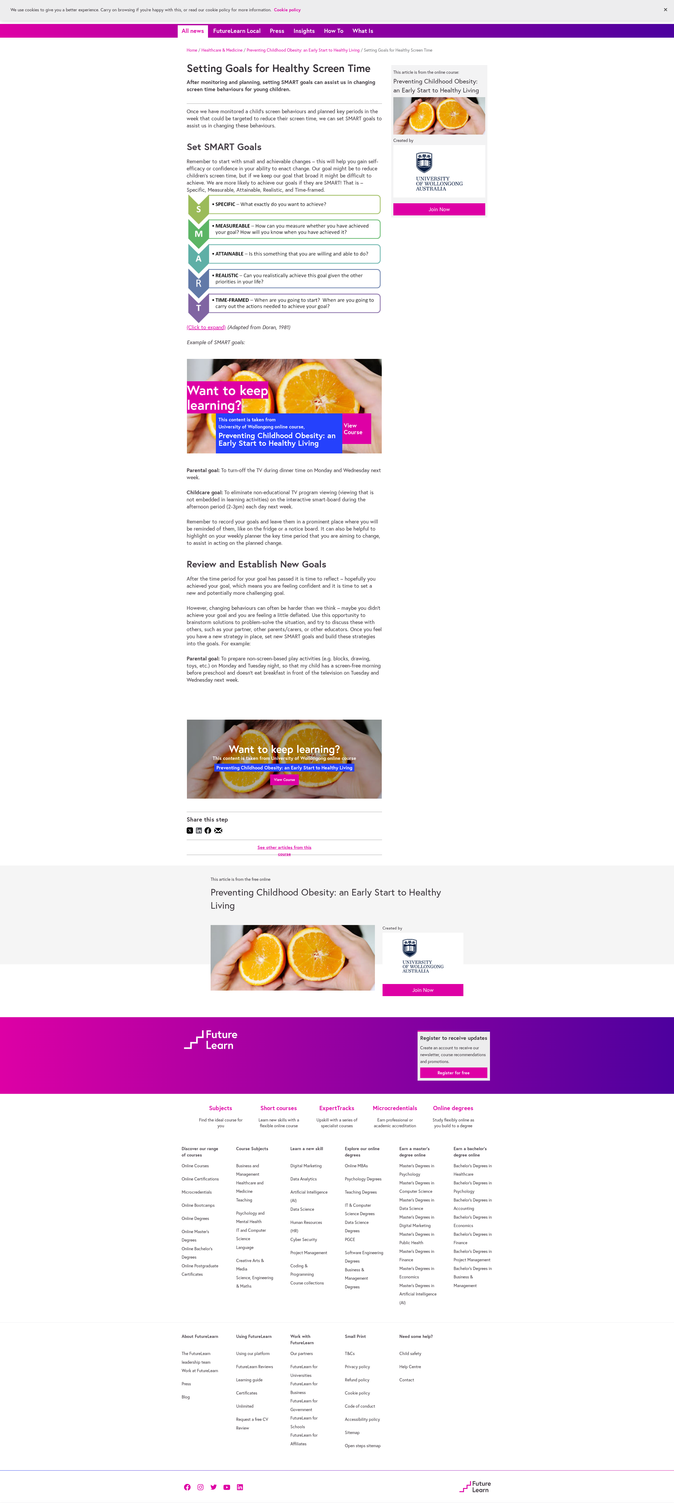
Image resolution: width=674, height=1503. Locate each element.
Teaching (244, 1200)
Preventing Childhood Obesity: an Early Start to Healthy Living (303, 50)
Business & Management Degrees (356, 1278)
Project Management (308, 1252)
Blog (186, 1397)
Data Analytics (303, 1178)
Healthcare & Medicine (221, 50)
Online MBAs (356, 1165)
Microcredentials (197, 1192)
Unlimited (245, 1406)
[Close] (665, 10)
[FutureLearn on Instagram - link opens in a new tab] (200, 1486)
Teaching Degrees (361, 1192)
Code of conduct (360, 1406)
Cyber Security (303, 1239)
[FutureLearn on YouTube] (226, 1486)
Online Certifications (200, 1178)
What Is (363, 30)
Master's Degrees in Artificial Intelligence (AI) (418, 1294)
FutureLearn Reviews (254, 1366)
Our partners (301, 1353)
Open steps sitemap (363, 1445)
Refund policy (357, 1379)
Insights (304, 30)
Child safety (410, 1353)
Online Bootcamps (198, 1205)
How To (333, 30)
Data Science (302, 1209)
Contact (406, 1379)
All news (193, 30)
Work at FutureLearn (200, 1370)
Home (192, 50)
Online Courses (195, 1165)
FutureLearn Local (237, 30)
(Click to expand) (206, 327)
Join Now (439, 209)
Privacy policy (357, 1366)
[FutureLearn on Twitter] (213, 1486)
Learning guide (249, 1379)
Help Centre (410, 1366)
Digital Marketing (306, 1165)
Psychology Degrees (363, 1178)
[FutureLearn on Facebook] (188, 1486)
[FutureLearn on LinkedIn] (239, 1486)
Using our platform (253, 1353)
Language (245, 1247)
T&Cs (350, 1353)
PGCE (350, 1239)
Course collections (307, 1283)
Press (277, 30)
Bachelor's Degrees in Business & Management (473, 1277)
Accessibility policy (362, 1419)
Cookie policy (357, 1393)
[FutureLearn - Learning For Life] (475, 1486)
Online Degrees (195, 1218)
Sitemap (352, 1432)
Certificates (246, 1393)
